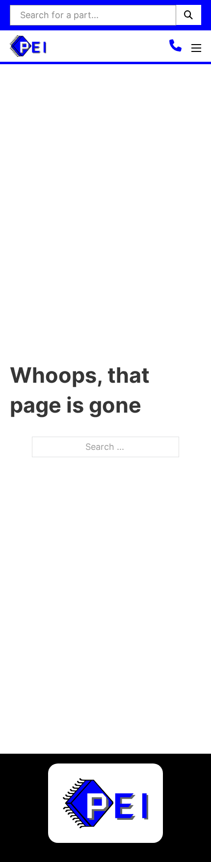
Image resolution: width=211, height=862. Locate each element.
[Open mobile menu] (196, 48)
